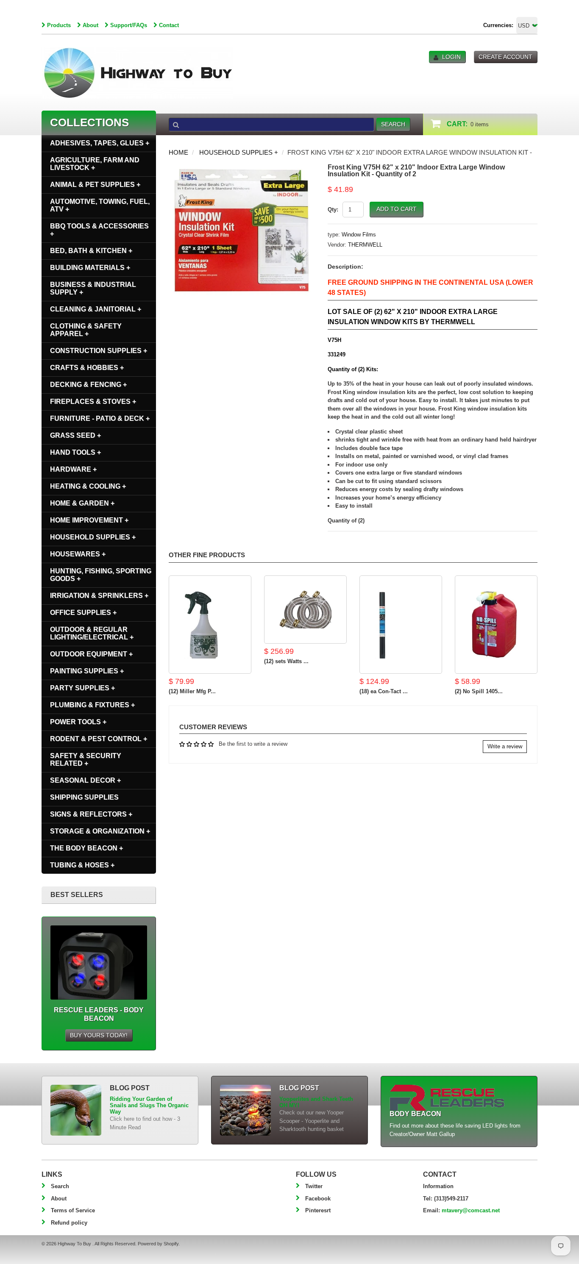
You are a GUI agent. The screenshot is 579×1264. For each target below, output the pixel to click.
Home (178, 152)
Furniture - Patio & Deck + (100, 418)
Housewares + (78, 554)
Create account (505, 56)
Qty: (333, 209)
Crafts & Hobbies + (87, 367)
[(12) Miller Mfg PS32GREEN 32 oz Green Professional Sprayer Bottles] (210, 624)
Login (451, 56)
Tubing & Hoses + (82, 865)
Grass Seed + (75, 435)
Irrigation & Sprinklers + (99, 595)
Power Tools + (78, 721)
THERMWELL (365, 245)
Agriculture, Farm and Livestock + (94, 163)
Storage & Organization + (100, 831)
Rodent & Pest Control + (98, 738)
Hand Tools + (75, 452)
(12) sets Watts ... (286, 661)
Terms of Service (73, 1210)
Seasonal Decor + (85, 780)
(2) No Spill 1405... (479, 691)
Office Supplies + (83, 612)
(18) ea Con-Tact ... (383, 691)
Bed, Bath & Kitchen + (91, 250)
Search (60, 1186)
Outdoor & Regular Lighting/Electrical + (92, 633)
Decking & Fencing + (88, 384)
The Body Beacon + (86, 848)
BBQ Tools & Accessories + (99, 229)
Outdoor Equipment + (91, 654)
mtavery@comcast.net (471, 1210)
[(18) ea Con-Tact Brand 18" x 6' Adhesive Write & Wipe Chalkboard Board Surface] (400, 624)
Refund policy (69, 1223)
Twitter (314, 1186)
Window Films (359, 234)
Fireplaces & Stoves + (93, 401)
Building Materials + (90, 267)
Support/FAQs (128, 25)
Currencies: (498, 25)
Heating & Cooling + (88, 486)
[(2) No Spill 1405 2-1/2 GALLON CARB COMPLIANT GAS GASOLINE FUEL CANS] (496, 624)
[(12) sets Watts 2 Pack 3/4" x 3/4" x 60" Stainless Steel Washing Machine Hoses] (305, 609)
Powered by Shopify (158, 1243)
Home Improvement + (89, 520)
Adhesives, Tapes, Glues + (99, 143)
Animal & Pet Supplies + (95, 184)
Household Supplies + (238, 152)
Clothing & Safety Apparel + (86, 329)
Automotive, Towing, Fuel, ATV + (100, 205)
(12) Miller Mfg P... (192, 691)
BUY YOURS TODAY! (99, 1035)
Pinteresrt (318, 1210)
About (90, 25)
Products (59, 25)
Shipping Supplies (84, 797)
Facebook (318, 1198)
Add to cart (396, 209)
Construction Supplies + (98, 350)
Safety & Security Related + (85, 759)
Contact (169, 25)
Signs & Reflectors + (91, 814)
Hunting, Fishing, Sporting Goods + (100, 574)
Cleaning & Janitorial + (95, 309)
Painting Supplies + (87, 671)
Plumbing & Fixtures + (92, 704)
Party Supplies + (82, 688)
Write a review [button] (504, 746)
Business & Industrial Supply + (93, 288)
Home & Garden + (82, 503)
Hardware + (73, 469)
